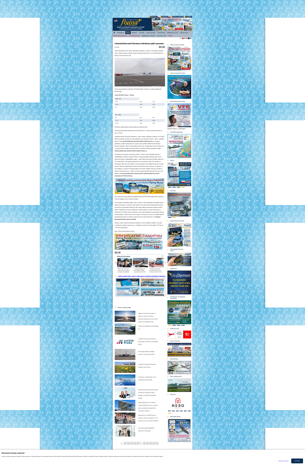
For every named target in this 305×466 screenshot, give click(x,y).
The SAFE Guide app (134, 35)
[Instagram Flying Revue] (187, 39)
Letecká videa (161, 32)
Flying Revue (120, 32)
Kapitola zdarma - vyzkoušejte (176, 128)
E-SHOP (170, 35)
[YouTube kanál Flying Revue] (182, 39)
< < (122, 443)
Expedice (134, 32)
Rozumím (297, 460)
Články (128, 32)
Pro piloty (141, 32)
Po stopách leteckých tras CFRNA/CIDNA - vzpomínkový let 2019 (139, 270)
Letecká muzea (184, 32)
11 (144, 443)
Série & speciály (150, 32)
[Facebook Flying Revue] (185, 39)
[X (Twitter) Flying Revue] (189, 39)
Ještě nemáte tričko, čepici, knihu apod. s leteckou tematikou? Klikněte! (141, 276)
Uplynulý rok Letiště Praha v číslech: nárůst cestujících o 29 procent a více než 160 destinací (148, 418)
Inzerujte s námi (161, 35)
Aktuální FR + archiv (172, 32)
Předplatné (165, 17)
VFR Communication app (120, 35)
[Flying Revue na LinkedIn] (191, 39)
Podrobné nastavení (283, 461)
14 (154, 443)
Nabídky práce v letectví (148, 35)
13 (150, 443)
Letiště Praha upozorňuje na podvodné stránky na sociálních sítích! (148, 341)
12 (147, 443)
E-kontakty (189, 17)
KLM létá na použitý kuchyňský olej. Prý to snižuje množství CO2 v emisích (155, 271)
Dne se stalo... (182, 373)
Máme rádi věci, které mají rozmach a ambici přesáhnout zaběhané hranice (124, 271)
